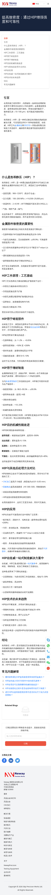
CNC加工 (7, 481)
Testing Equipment (11, 869)
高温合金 (7, 801)
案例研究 (7, 875)
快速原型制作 (11, 381)
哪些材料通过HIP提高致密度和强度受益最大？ (24, 677)
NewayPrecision (10, 865)
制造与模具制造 (9, 821)
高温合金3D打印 (10, 798)
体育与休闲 (8, 852)
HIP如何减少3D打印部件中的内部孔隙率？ (23, 680)
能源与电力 (8, 842)
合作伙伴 (7, 872)
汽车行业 (7, 828)
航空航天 (7, 825)
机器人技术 (8, 855)
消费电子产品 (9, 835)
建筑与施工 (8, 838)
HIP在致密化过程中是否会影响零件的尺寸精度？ (25, 688)
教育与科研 (8, 849)
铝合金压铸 (35, 327)
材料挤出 (7, 808)
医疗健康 (7, 832)
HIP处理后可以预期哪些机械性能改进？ (22, 684)
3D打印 (27, 125)
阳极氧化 (7, 486)
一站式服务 (30, 563)
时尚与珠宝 (8, 845)
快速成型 (7, 818)
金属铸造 (18, 125)
